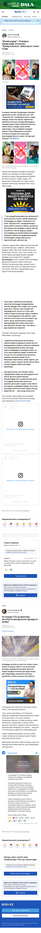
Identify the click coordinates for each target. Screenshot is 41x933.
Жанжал (34, 16)
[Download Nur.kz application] (20, 4)
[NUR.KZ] (20, 12)
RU (34, 12)
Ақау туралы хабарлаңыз (20, 910)
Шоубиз (5, 16)
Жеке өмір (27, 16)
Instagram (22, 595)
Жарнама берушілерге (20, 915)
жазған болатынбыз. (23, 401)
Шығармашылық (17, 16)
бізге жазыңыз (24, 510)
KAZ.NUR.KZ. (14, 138)
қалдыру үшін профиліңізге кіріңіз (16, 552)
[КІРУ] (38, 12)
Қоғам (4, 606)
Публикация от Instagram (20, 450)
